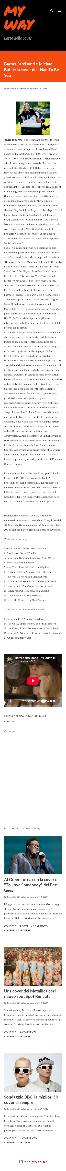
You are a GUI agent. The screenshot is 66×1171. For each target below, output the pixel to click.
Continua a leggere (17, 930)
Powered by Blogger (35, 1161)
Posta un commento (34, 926)
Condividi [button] (10, 721)
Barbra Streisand (15, 716)
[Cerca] (52, 6)
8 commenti (28, 1032)
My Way (18, 17)
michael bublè (37, 716)
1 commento (28, 1138)
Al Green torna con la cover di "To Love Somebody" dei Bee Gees (31, 885)
